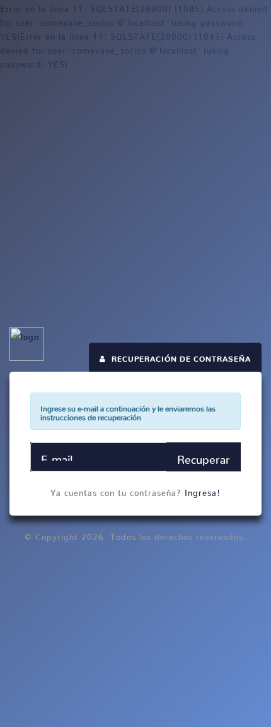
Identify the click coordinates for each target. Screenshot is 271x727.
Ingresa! (203, 491)
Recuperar (203, 456)
